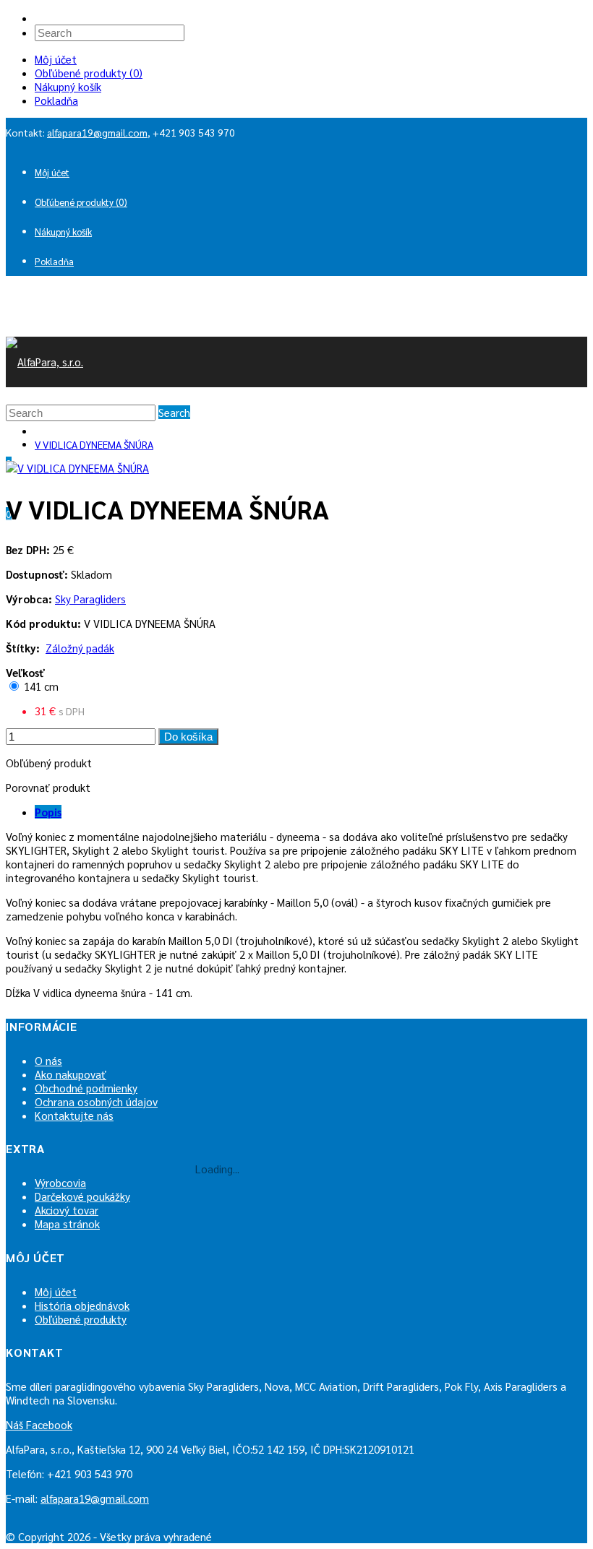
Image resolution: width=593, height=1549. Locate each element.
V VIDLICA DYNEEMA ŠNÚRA (94, 444)
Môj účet (56, 59)
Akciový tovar (66, 1210)
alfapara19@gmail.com (97, 132)
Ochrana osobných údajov (96, 1101)
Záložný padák (80, 648)
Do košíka (188, 736)
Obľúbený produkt (49, 762)
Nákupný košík (68, 86)
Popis (48, 812)
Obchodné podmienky (86, 1088)
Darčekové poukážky (82, 1196)
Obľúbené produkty (81, 1319)
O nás (48, 1060)
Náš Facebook (39, 1424)
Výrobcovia (60, 1182)
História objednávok (82, 1305)
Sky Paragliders (90, 598)
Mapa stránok (67, 1223)
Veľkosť (25, 672)
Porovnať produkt (48, 787)
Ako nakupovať (70, 1074)
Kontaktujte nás (74, 1115)
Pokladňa (56, 100)
